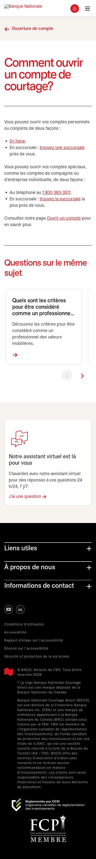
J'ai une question (25, 497)
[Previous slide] (67, 375)
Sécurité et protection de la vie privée (36, 656)
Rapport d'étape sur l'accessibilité (33, 640)
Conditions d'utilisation (24, 624)
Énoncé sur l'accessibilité (26, 648)
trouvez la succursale (60, 199)
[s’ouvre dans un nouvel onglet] (48, 804)
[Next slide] (82, 375)
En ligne (17, 141)
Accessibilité (15, 632)
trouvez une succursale (62, 148)
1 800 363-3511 (56, 193)
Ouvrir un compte (64, 218)
